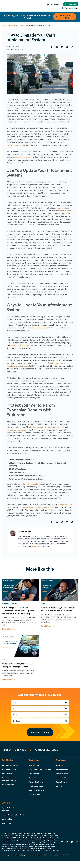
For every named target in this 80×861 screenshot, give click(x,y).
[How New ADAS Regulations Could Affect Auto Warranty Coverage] (59, 590)
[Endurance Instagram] (77, 842)
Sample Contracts (36, 782)
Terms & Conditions (55, 855)
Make (15, 709)
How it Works (7, 773)
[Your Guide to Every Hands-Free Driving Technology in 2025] (20, 646)
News (43, 603)
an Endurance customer (30, 484)
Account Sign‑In (55, 4)
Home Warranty (8, 785)
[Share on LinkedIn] (57, 47)
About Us (59, 765)
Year (14, 703)
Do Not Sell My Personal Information (38, 855)
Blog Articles (34, 765)
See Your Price (70, 4)
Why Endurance (62, 769)
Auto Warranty (34, 773)
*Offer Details (65, 855)
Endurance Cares (62, 778)
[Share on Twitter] (62, 47)
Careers (59, 786)
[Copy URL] (72, 47)
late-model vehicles (21, 157)
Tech (4, 659)
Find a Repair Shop (36, 786)
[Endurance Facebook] (62, 842)
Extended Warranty (10, 603)
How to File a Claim (36, 790)
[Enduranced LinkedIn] (67, 842)
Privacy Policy (5, 855)
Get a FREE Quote (40, 732)
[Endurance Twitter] (72, 842)
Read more (36, 546)
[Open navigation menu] (3, 8)
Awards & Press (62, 773)
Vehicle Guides (34, 794)
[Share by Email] (67, 47)
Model (15, 715)
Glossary (32, 778)
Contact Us (6, 823)
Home (3, 25)
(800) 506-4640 (65, 16)
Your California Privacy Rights (19, 855)
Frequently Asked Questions (40, 769)
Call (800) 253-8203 (10, 765)
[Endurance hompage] (17, 750)
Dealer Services (62, 782)
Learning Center (12, 25)
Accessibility (7, 819)
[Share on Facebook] (51, 47)
